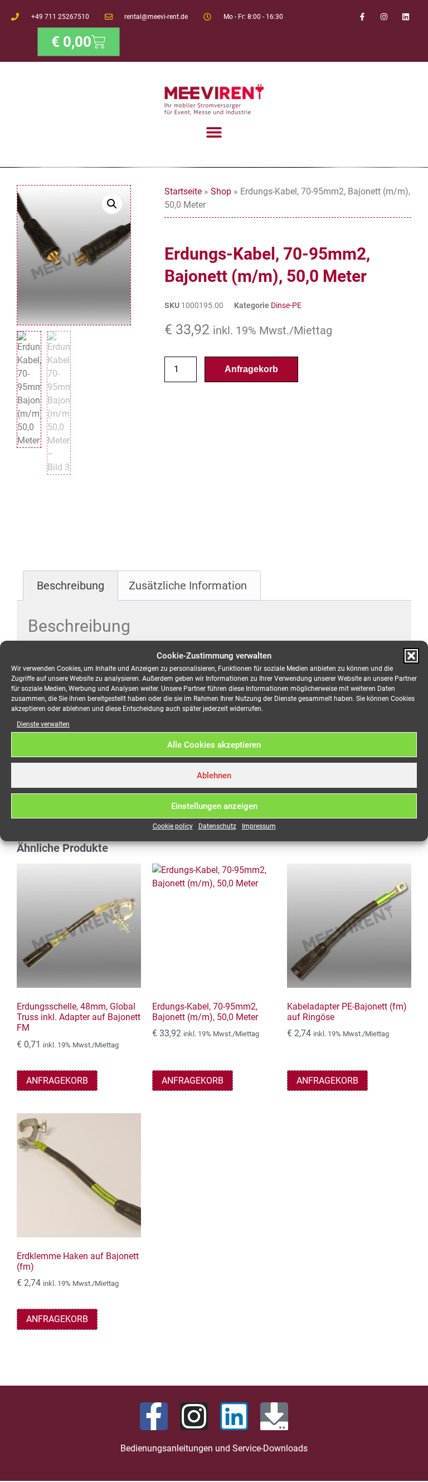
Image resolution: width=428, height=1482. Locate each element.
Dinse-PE (286, 305)
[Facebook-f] (362, 16)
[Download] (274, 1416)
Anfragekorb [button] (57, 1080)
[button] (411, 655)
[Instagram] (384, 16)
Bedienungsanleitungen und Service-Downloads (214, 1448)
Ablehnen (214, 776)
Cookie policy (173, 826)
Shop (221, 191)
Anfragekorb (251, 369)
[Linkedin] (406, 16)
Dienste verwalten (43, 724)
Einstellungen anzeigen (214, 806)
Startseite (183, 191)
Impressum (259, 826)
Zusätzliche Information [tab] (188, 585)
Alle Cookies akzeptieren (214, 745)
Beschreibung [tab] (70, 585)
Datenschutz (217, 826)
